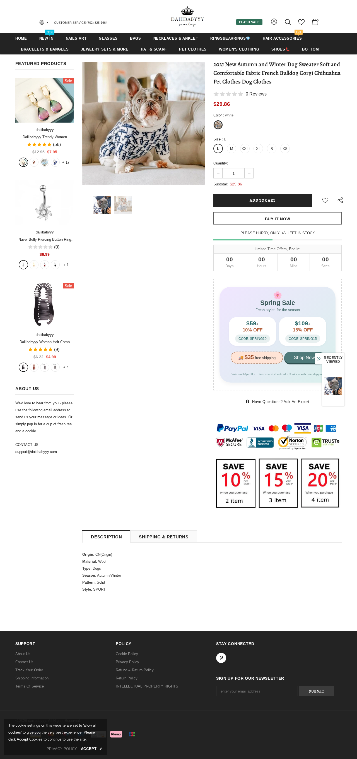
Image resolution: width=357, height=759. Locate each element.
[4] (55, 265)
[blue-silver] (55, 162)
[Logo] (187, 16)
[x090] (23, 162)
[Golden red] (34, 162)
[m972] (44, 162)
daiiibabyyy (45, 130)
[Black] (23, 367)
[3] (44, 265)
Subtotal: (220, 184)
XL (258, 149)
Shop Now (304, 357)
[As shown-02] (55, 367)
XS (285, 149)
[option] (143, 123)
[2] (34, 265)
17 (65, 162)
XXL (245, 149)
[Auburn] (34, 367)
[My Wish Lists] (301, 24)
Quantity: (220, 163)
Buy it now (277, 219)
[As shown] (44, 367)
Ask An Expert (296, 402)
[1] (23, 265)
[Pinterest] (221, 658)
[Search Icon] (288, 22)
